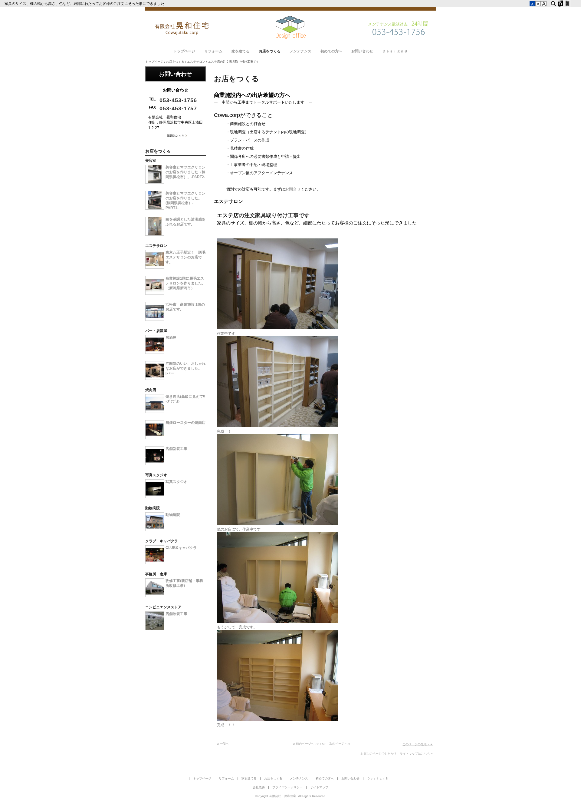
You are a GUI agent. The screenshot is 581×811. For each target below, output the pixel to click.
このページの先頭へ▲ (417, 744)
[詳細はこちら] (175, 137)
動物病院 (152, 508)
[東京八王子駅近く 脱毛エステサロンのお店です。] (154, 267)
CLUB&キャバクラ (181, 548)
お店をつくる (270, 51)
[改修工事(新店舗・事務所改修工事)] (154, 596)
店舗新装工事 (176, 449)
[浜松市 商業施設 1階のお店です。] (154, 319)
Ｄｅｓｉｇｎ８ (395, 51)
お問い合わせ (362, 51)
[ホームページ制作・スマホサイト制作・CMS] (560, 3)
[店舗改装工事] (154, 629)
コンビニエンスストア (163, 607)
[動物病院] (154, 530)
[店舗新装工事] (154, 464)
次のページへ (338, 743)
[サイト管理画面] (567, 3)
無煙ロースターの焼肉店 (185, 422)
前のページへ (305, 743)
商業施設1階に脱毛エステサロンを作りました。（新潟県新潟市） (185, 283)
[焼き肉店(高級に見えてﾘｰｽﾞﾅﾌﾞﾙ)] (154, 412)
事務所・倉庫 (156, 574)
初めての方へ (331, 51)
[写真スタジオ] (154, 497)
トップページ (184, 51)
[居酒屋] (154, 353)
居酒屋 (171, 337)
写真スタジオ (156, 475)
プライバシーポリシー (287, 787)
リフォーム (213, 51)
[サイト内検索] (553, 3)
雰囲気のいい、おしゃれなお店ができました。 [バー (185, 368)
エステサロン (196, 61)
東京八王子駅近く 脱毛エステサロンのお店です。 (185, 257)
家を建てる (240, 51)
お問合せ (293, 189)
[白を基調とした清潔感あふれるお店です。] (154, 234)
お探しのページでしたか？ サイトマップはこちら (395, 753)
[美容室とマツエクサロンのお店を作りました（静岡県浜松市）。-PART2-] (154, 182)
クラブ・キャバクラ (161, 541)
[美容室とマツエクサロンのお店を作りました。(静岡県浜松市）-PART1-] (154, 208)
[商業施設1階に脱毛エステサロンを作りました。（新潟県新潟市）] (154, 293)
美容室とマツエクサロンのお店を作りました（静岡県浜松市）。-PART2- (185, 172)
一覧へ (224, 743)
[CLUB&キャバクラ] (154, 563)
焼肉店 (150, 390)
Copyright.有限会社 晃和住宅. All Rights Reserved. (290, 796)
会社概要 (259, 787)
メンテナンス (300, 51)
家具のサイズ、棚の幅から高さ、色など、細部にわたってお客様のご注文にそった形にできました (85, 4)
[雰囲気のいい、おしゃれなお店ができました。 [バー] (154, 379)
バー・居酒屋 (156, 331)
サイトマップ (319, 787)
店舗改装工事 (176, 614)
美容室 (150, 160)
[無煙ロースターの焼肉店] (154, 438)
